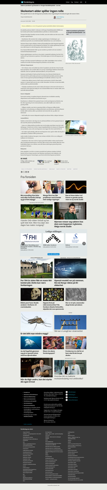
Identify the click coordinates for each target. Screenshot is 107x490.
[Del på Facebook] (22, 172)
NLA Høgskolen (48, 432)
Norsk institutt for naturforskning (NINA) (53, 475)
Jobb (81, 2)
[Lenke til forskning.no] (42, 1)
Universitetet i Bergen (72, 464)
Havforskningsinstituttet (28, 453)
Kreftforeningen (26, 467)
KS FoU (24, 466)
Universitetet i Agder (72, 462)
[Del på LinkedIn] (26, 172)
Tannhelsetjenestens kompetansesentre (76, 457)
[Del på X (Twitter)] (24, 172)
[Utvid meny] (85, 2)
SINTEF (69, 442)
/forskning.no (71, 394)
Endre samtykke (28, 424)
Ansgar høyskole (26, 432)
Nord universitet (48, 456)
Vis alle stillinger (53, 254)
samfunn (75, 169)
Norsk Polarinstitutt (49, 468)
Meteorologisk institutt (27, 472)
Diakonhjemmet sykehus (28, 437)
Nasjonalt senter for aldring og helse (52, 446)
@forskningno (72, 392)
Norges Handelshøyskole (50, 461)
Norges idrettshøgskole (50, 466)
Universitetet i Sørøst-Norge (73, 471)
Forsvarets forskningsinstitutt (29, 446)
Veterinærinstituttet (72, 476)
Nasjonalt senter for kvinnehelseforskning (53, 449)
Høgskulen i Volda (26, 459)
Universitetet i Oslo (71, 467)
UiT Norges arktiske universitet (74, 460)
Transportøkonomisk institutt (74, 459)
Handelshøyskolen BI (27, 452)
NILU (24, 480)
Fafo (24, 442)
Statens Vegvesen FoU (72, 450)
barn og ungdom (60, 169)
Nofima (46, 454)
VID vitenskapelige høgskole (73, 478)
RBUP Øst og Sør (71, 435)
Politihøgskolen (71, 432)
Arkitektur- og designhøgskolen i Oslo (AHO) (32, 433)
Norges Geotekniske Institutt (51, 460)
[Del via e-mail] (28, 172)
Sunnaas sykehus (71, 453)
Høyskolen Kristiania (27, 462)
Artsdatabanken (26, 435)
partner (69, 169)
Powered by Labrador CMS (53, 485)
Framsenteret (25, 448)
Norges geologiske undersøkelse (52, 465)
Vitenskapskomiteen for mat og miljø (75, 479)
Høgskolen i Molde (27, 455)
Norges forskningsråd (49, 463)
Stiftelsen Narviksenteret (73, 452)
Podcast (76, 2)
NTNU (46, 439)
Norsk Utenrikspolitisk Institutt (51, 473)
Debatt (67, 2)
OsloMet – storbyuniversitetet (51, 479)
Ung (72, 2)
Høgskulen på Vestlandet (28, 460)
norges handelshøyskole (40, 169)
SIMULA (69, 440)
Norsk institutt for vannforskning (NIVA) (53, 477)
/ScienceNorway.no (73, 400)
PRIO (69, 433)
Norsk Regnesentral (49, 470)
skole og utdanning (26, 169)
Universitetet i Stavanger (73, 469)
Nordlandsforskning (49, 458)
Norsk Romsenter (49, 472)
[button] (23, 243)
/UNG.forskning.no (73, 397)
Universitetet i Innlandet (73, 466)
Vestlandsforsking (71, 474)
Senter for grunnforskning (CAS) (74, 443)
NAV (24, 474)
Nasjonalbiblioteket (49, 441)
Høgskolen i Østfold (27, 457)
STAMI (69, 448)
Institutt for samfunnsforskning (29, 464)
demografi (52, 169)
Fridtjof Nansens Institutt (28, 450)
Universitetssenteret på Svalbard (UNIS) (76, 472)
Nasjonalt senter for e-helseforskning (52, 448)
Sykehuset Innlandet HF (72, 455)
